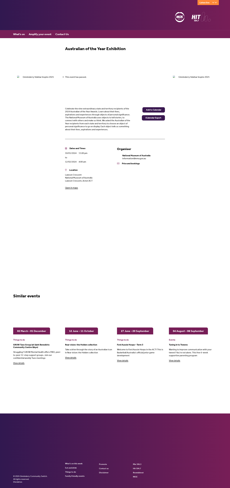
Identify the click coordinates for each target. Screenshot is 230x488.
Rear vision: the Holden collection (81, 344)
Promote (103, 464)
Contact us (104, 468)
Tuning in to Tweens (178, 344)
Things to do (19, 340)
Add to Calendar (153, 110)
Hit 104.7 (137, 468)
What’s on (19, 34)
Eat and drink (71, 468)
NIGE (135, 477)
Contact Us (62, 34)
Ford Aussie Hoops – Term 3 (130, 344)
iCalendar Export (153, 118)
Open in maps (71, 187)
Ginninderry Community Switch (39, 17)
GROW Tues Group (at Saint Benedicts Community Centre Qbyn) (31, 345)
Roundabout (138, 472)
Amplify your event (40, 34)
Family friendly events (75, 476)
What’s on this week (74, 463)
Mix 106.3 (137, 464)
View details (18, 363)
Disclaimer (17, 482)
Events (172, 340)
